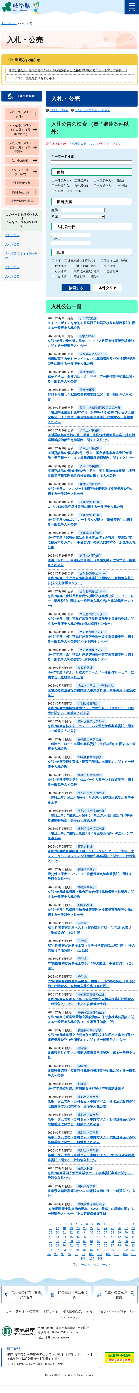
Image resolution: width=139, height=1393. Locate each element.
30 (57, 1232)
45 (71, 1236)
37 (105, 1232)
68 (50, 1245)
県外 (95, 276)
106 (83, 1258)
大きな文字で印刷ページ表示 (92, 110)
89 (105, 1249)
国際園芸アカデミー (93, 354)
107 (91, 1258)
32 (71, 1232)
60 (85, 1241)
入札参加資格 (20, 160)
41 (133, 1232)
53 (126, 1236)
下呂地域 (60, 276)
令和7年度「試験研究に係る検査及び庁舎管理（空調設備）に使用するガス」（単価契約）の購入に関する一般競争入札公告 (92, 542)
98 (76, 1254)
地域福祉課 (85, 905)
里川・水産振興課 (89, 775)
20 (78, 1228)
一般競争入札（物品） (111, 180)
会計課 (82, 923)
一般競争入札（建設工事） (72, 180)
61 (91, 1241)
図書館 (82, 1066)
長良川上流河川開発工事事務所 (100, 407)
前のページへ (81, 1264)
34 (85, 1232)
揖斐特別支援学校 (89, 1030)
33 (78, 1232)
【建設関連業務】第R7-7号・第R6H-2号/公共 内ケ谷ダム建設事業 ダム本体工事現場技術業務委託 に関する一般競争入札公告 (91, 417)
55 (50, 1241)
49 (98, 1236)
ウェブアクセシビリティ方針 (116, 1311)
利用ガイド (51, 1311)
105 (133, 1254)
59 (78, 1241)
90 (112, 1249)
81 (50, 1249)
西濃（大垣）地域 (115, 260)
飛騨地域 (79, 276)
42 (50, 1236)
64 (112, 1241)
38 (112, 1232)
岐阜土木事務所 (90, 430)
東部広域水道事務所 (91, 792)
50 (105, 1236)
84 (71, 1249)
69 (57, 1245)
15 (132, 1223)
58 (71, 1241)
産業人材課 (86, 336)
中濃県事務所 (86, 887)
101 (99, 1254)
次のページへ (102, 1264)
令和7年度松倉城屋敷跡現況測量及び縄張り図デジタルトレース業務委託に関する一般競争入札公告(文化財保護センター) (91, 601)
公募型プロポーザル (68, 191)
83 (64, 1249)
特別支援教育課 (88, 703)
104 (125, 1254)
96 (62, 1254)
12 (111, 1223)
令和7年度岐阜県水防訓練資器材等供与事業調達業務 (86, 1088)
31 (64, 1232)
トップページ (9, 23)
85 (78, 1249)
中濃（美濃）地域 (85, 265)
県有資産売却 (22, 182)
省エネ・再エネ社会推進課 (95, 685)
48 (91, 1236)
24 (105, 1228)
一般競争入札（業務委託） (72, 185)
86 (85, 1249)
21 (85, 1228)
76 (105, 1245)
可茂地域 (60, 271)
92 (126, 1249)
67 (133, 1241)
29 (50, 1232)
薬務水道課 (87, 371)
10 (98, 1223)
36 (98, 1232)
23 (98, 1228)
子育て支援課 (88, 318)
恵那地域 (112, 271)
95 (56, 1254)
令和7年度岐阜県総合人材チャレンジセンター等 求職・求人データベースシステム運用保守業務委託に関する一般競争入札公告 (92, 856)
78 (119, 1245)
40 (126, 1232)
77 (112, 1245)
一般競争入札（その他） (113, 185)
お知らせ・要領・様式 (20, 172)
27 (126, 1228)
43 (57, 1236)
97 (69, 1254)
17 (57, 1228)
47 (85, 1236)
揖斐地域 (60, 265)
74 (91, 1245)
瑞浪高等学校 (86, 1186)
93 (133, 1249)
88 (98, 1249)
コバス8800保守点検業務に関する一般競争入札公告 (85, 506)
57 (64, 1241)
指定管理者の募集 (21, 200)
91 (119, 1249)
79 (126, 1245)
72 (78, 1245)
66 (126, 1241)
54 (133, 1236)
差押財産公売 (20, 192)
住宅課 (82, 1048)
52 (119, 1236)
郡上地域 (109, 265)
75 (98, 1245)
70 (64, 1245)
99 (83, 1254)
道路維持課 (85, 667)
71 (71, 1245)
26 (119, 1228)
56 (57, 1241)
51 (112, 1236)
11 (105, 1223)
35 (91, 1232)
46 (78, 1236)
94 (49, 1254)
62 (98, 1241)
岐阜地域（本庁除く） (82, 260)
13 (118, 1223)
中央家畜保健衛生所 (91, 994)
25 (112, 1228)
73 (85, 1245)
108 (100, 1258)
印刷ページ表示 (58, 110)
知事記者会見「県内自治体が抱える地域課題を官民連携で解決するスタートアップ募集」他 (68, 70)
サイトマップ (69, 1317)
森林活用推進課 (90, 484)
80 (133, 1245)
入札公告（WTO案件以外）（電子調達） (20, 147)
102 (108, 1254)
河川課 (82, 1083)
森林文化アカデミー (91, 721)
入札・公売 (12, 235)
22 (91, 1228)
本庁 (58, 260)
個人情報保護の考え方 (77, 1311)
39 (119, 1232)
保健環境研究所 (90, 502)
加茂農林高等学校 (89, 757)
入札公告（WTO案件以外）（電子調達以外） (20, 130)
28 (133, 1228)
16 (50, 1228)
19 (71, 1228)
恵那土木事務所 (90, 555)
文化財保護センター (93, 573)
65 (119, 1241)
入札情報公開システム (83, 143)
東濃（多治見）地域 (86, 271)
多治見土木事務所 (89, 739)
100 (91, 1254)
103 (116, 1254)
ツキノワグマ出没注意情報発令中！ (32, 78)
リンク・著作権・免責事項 (21, 1311)
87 (91, 1249)
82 (57, 1249)
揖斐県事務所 (86, 869)
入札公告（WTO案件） (20, 114)
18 (64, 1228)
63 (105, 1241)
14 (125, 1223)
